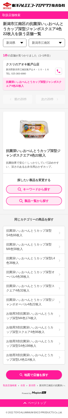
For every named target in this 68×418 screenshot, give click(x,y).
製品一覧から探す (37, 200)
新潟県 (32, 385)
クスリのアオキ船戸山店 (22, 64)
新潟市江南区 (41, 42)
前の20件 (20, 99)
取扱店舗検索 (10, 385)
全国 (22, 385)
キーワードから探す (36, 189)
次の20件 (47, 99)
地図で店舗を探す (36, 375)
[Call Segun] (58, 71)
